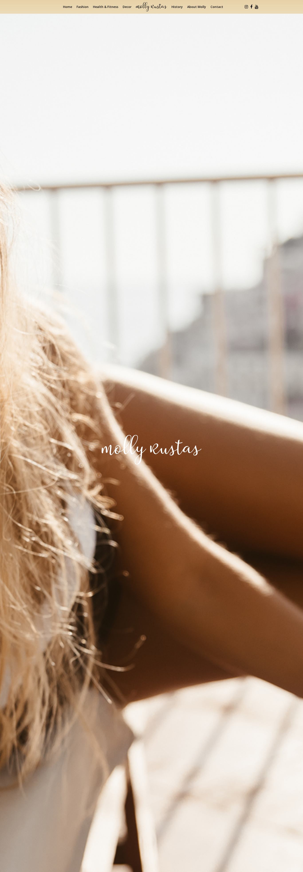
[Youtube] (256, 7)
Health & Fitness (105, 7)
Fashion (83, 7)
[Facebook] (251, 7)
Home (67, 7)
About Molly (196, 7)
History (177, 7)
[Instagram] (246, 7)
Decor (127, 7)
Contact (217, 7)
